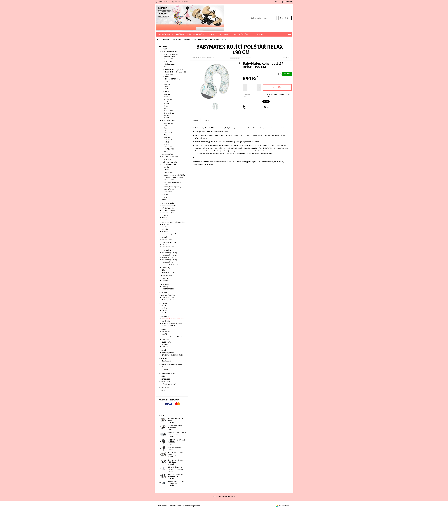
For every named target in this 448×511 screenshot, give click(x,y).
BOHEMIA (167, 94)
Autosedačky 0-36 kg (169, 253)
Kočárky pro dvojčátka (170, 156)
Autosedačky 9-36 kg (169, 260)
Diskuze (206, 120)
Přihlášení (288, 2)
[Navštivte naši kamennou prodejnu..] (158, 39)
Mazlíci (164, 334)
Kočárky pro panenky (169, 162)
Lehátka (165, 310)
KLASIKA (165, 194)
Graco (166, 108)
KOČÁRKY (180, 34)
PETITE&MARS (169, 111)
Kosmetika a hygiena (169, 242)
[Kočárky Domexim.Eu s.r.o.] (190, 18)
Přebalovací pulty (168, 247)
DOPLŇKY (164, 292)
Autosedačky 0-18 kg (169, 257)
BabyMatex (286, 58)
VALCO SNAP (168, 133)
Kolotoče (165, 313)
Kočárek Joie (168, 61)
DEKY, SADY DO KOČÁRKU (172, 182)
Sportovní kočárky (168, 120)
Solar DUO (167, 159)
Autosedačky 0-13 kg (169, 255)
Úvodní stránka (165, 34)
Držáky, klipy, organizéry (172, 187)
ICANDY (166, 86)
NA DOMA (164, 303)
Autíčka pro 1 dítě (168, 297)
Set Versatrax (170, 64)
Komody (165, 231)
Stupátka (167, 167)
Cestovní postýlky (168, 210)
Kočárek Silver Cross (171, 54)
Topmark (167, 82)
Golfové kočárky (168, 154)
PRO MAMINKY (165, 316)
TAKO (166, 101)
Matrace (165, 220)
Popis (195, 120)
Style (167, 77)
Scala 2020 (169, 74)
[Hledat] (274, 18)
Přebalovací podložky (169, 384)
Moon (166, 67)
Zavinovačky (166, 367)
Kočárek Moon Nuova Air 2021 (175, 72)
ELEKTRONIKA (257, 34)
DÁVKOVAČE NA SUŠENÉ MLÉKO (172, 355)
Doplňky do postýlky (169, 206)
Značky (163, 390)
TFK (165, 135)
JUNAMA (166, 89)
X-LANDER (167, 84)
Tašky (166, 184)
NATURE (166, 104)
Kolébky (165, 215)
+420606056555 (163, 2)
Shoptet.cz (217, 496)
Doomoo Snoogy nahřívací (173, 337)
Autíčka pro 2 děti (168, 300)
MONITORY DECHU (168, 289)
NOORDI (166, 115)
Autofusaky (169, 172)
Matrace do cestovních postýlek (173, 222)
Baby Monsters (169, 123)
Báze (164, 270)
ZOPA (166, 130)
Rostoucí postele (168, 213)
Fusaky (166, 169)
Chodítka (165, 306)
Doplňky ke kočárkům (169, 164)
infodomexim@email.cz (182, 2)
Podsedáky (166, 268)
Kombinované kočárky (170, 51)
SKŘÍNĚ (163, 376)
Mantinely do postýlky (169, 234)
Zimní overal (166, 361)
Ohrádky (165, 229)
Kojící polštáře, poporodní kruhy (278, 94)
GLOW (167, 91)
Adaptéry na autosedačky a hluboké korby (173, 178)
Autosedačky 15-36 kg (169, 262)
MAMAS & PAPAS (169, 56)
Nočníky (165, 308)
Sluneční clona (169, 189)
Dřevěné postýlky (168, 208)
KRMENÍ (163, 350)
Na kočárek (166, 332)
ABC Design (168, 99)
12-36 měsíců (166, 342)
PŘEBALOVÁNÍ (165, 382)
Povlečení (165, 224)
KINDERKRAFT (168, 140)
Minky (166, 370)
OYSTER (166, 144)
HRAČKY (163, 329)
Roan (165, 197)
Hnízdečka (165, 217)
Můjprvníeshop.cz (228, 496)
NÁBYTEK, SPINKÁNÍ (195, 34)
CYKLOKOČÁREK (166, 388)
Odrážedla (165, 340)
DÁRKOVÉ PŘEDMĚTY (168, 374)
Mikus (166, 106)
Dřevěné (165, 281)
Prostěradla (168, 191)
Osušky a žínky (167, 240)
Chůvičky (165, 286)
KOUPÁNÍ (211, 34)
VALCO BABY (168, 147)
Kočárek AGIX (168, 59)
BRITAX (166, 142)
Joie (165, 126)
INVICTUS (167, 97)
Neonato (167, 118)
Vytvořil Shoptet (284, 506)
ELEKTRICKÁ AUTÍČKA (168, 295)
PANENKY (165, 347)
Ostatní (164, 244)
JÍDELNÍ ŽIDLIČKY (241, 34)
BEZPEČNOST (165, 379)
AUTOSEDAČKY (224, 34)
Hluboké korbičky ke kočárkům (174, 175)
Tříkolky (165, 344)
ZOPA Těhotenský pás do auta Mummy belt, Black (172, 324)
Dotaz (269, 107)
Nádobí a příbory (168, 353)
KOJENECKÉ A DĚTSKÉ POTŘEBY (172, 364)
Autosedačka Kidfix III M (172, 265)
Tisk (244, 108)
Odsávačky (166, 321)
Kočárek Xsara (169, 113)
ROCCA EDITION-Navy (172, 79)
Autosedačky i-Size (168, 272)
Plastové (165, 278)
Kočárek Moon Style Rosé (174, 70)
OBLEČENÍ (164, 358)
